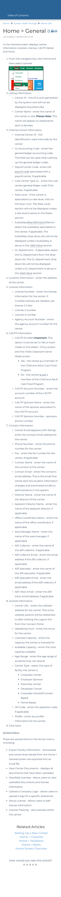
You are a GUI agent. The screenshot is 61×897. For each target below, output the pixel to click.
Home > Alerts (31, 844)
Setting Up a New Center (31, 833)
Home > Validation (31, 840)
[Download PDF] (49, 31)
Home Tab (46, 23)
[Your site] (3, 4)
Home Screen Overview (31, 848)
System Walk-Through (25, 23)
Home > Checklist (31, 837)
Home (6, 23)
